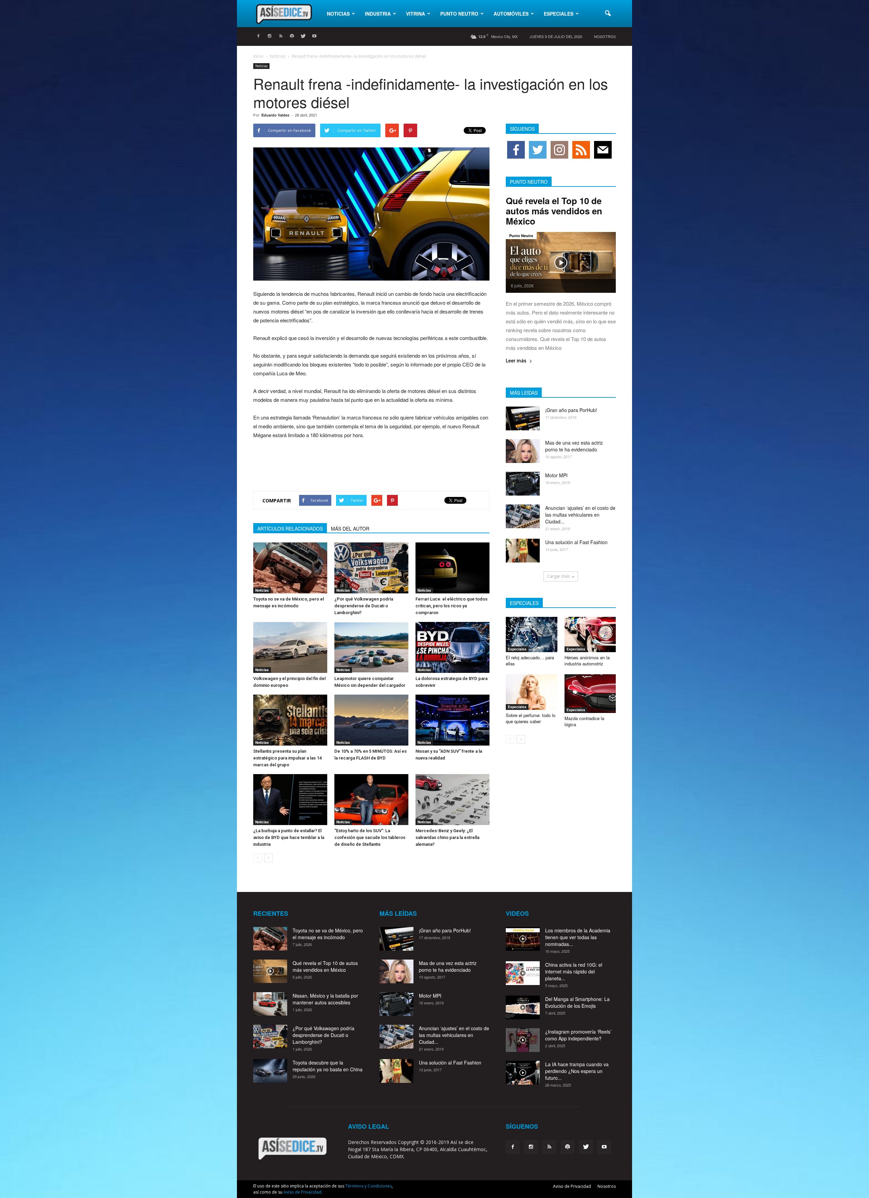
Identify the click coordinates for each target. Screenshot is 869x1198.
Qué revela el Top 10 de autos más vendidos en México (554, 210)
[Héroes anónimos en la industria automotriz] (590, 634)
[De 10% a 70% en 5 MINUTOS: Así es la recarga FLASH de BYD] (371, 720)
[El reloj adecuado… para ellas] (531, 634)
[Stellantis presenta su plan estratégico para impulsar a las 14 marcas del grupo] (290, 720)
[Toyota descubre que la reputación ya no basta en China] (270, 1071)
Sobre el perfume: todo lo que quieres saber (530, 718)
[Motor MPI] (523, 484)
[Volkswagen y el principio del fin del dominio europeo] (290, 647)
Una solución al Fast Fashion (576, 542)
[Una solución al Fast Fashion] (523, 550)
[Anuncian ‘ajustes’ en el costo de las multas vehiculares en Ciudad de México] (523, 516)
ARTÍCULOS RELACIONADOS (290, 528)
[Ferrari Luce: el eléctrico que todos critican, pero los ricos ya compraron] (452, 567)
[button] (607, 13)
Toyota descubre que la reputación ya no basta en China (328, 1066)
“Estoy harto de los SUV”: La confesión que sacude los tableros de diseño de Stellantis (369, 837)
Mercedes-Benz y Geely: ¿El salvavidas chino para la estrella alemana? (447, 837)
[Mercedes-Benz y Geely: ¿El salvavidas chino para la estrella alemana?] (452, 799)
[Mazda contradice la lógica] (590, 693)
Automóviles (511, 13)
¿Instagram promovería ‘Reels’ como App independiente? (578, 1035)
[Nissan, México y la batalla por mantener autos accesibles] (270, 1004)
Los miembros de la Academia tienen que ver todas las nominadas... (577, 937)
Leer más (516, 360)
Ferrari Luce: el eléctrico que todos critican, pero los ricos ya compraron (451, 605)
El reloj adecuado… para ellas (530, 660)
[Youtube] (314, 36)
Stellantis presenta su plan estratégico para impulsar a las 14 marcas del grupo (287, 758)
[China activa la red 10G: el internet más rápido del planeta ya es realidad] (523, 973)
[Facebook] (258, 36)
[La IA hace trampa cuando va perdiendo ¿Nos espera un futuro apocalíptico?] (523, 1073)
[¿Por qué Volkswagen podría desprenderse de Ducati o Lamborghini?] (371, 567)
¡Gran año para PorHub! (571, 410)
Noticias (338, 13)
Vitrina (415, 13)
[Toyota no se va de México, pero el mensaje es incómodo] (290, 567)
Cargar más (558, 576)
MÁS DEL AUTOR (350, 528)
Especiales (558, 13)
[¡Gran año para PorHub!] (523, 418)
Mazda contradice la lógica (584, 721)
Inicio (258, 56)
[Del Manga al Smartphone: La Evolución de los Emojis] (523, 1007)
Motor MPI (556, 475)
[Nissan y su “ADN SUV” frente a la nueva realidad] (452, 720)
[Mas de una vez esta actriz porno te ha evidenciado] (523, 451)
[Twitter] (303, 36)
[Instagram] (269, 36)
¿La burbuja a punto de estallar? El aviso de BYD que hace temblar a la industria (288, 837)
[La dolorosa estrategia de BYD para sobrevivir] (452, 647)
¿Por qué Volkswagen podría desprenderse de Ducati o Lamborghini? (363, 605)
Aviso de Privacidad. (302, 1192)
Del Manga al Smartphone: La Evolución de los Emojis (577, 1002)
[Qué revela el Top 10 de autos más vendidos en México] (561, 262)
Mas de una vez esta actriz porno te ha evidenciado (574, 446)
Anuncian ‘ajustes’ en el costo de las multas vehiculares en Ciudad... (580, 514)
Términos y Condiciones (368, 1186)
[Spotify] (292, 36)
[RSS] (281, 36)
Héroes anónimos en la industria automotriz (587, 660)
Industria (378, 13)
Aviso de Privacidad (572, 1186)
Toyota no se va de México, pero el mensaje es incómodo (328, 934)
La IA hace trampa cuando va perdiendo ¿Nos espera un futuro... (577, 1071)
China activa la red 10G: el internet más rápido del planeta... (573, 971)
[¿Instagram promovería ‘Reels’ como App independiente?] (523, 1040)
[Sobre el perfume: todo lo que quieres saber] (531, 692)
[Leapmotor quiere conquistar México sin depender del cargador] (371, 647)
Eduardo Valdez (275, 115)
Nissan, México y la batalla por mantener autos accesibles (325, 999)
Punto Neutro (459, 13)
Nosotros (605, 36)
